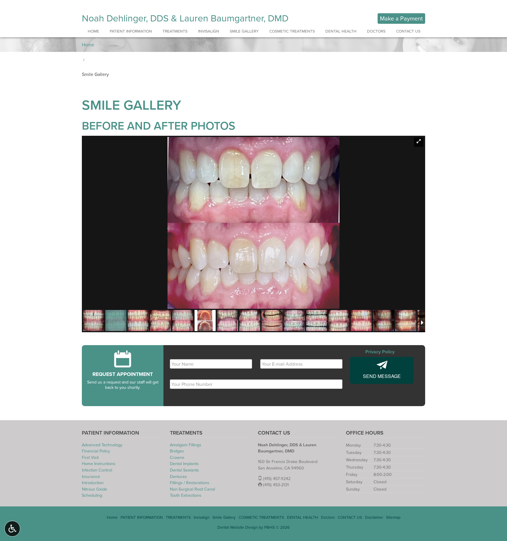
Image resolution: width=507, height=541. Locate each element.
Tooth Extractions (185, 495)
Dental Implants (184, 463)
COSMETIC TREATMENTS (292, 31)
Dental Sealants (184, 470)
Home (93, 31)
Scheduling (92, 495)
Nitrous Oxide (94, 489)
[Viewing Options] (12, 529)
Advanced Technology (102, 445)
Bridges (177, 451)
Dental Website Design (237, 527)
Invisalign (208, 31)
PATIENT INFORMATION (131, 31)
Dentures (178, 476)
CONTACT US (408, 31)
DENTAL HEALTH (340, 31)
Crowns (177, 457)
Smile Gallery (244, 31)
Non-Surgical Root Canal (192, 489)
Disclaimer (374, 517)
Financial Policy (96, 451)
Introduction (93, 482)
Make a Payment (401, 18)
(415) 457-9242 (276, 478)
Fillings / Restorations (189, 482)
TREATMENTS (175, 31)
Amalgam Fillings (185, 445)
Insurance (91, 476)
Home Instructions (98, 463)
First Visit (90, 457)
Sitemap (393, 517)
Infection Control (97, 470)
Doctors (376, 31)
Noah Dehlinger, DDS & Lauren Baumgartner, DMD (185, 17)
